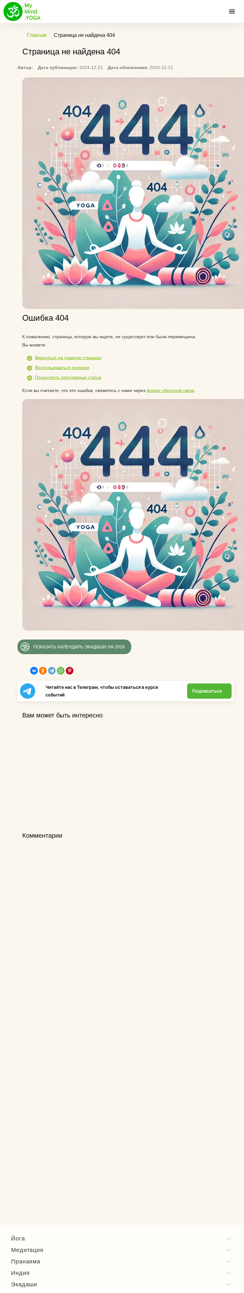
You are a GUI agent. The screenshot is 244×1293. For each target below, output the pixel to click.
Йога (18, 1238)
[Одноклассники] (43, 670)
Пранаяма (25, 1261)
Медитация (27, 1250)
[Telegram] (52, 670)
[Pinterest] (69, 670)
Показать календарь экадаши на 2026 (79, 646)
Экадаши (24, 1284)
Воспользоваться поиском (62, 367)
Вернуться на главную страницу (68, 357)
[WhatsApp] (60, 670)
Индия (20, 1273)
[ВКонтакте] (34, 670)
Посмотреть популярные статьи (68, 377)
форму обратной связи (170, 390)
